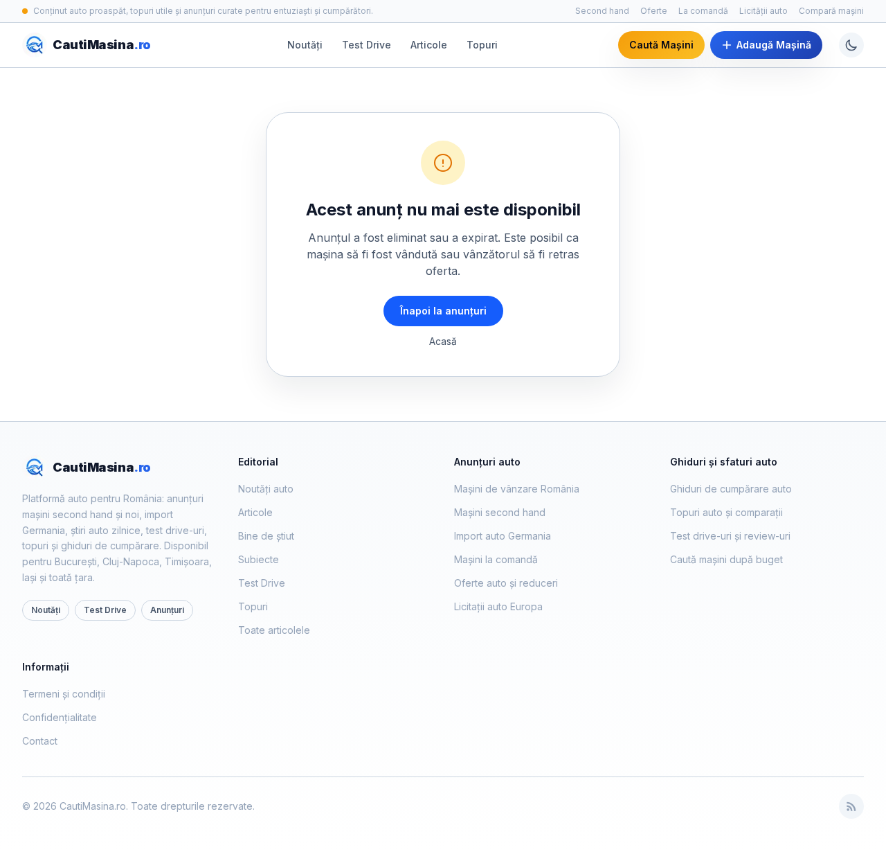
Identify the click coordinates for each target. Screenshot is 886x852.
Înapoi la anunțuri (443, 311)
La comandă (703, 11)
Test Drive (366, 45)
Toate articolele (274, 630)
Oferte (653, 11)
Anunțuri (167, 610)
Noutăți (305, 45)
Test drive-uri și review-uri (730, 536)
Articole (428, 45)
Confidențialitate (59, 717)
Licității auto (763, 11)
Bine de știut (266, 536)
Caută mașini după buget (726, 559)
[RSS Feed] (851, 806)
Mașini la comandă (496, 559)
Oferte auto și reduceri (506, 583)
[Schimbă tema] (851, 45)
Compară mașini (831, 11)
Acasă (443, 341)
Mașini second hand (499, 512)
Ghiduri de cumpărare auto (731, 489)
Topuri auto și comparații (726, 512)
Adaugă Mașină (773, 45)
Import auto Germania (502, 536)
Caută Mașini (661, 45)
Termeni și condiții (63, 694)
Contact (39, 741)
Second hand (602, 11)
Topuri (482, 45)
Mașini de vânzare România (516, 489)
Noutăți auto (265, 489)
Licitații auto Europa (498, 606)
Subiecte (258, 559)
